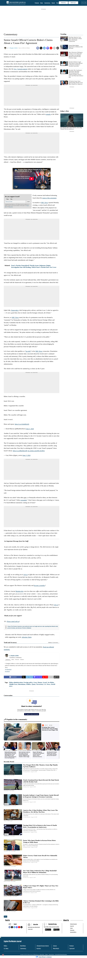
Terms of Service (51, 954)
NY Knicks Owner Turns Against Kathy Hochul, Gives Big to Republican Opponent (76, 83)
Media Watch (56, 948)
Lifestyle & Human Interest (43, 946)
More (12, 659)
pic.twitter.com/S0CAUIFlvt (36, 451)
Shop (57, 3)
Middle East (13, 684)
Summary (8, 659)
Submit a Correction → (53, 642)
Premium (37, 3)
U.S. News (47, 684)
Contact (22, 659)
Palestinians (21, 684)
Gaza (35, 682)
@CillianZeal (8, 669)
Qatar (33, 684)
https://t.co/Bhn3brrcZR (20, 451)
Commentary (47, 3)
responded (23, 500)
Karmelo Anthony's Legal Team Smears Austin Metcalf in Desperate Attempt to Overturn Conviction (75, 64)
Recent (17, 659)
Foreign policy (28, 682)
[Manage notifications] (3, 955)
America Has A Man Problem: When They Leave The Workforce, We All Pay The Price (40, 811)
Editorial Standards (73, 924)
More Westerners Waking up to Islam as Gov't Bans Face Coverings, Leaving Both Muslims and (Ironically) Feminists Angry (75, 55)
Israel (45, 682)
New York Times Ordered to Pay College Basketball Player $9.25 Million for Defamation (39, 871)
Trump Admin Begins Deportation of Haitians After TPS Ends (76, 47)
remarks (48, 114)
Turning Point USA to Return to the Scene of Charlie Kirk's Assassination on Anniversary (40, 826)
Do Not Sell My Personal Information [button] (61, 954)
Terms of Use (10, 206)
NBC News (44, 202)
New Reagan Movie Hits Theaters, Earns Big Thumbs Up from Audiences (71, 128)
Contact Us (72, 926)
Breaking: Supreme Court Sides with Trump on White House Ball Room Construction (75, 39)
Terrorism (39, 684)
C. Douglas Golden (14, 655)
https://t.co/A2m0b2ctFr (22, 424)
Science (55, 946)
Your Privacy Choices (45, 957)
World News (23, 946)
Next (5, 916)
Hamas (40, 682)
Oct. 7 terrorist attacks (20, 69)
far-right (28, 351)
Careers (71, 928)
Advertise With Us (73, 932)
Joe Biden (51, 682)
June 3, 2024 (30, 429)
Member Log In (73, 2)
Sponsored (71, 948)
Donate (53, 3)
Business (39, 948)
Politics (28, 684)
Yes (7, 199)
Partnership (72, 930)
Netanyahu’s (15, 310)
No (11, 199)
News (41, 3)
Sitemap (46, 954)
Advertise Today (27, 637)
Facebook (7, 671)
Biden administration (16, 682)
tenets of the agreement (49, 198)
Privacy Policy (42, 954)
